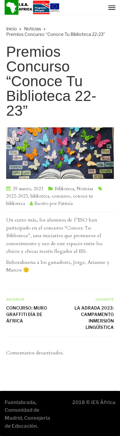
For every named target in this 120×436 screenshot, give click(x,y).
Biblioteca (64, 189)
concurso (61, 196)
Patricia (65, 203)
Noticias (85, 189)
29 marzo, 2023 (28, 189)
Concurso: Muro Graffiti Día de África (26, 314)
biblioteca (39, 196)
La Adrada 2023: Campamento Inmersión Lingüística (94, 317)
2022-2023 (17, 196)
